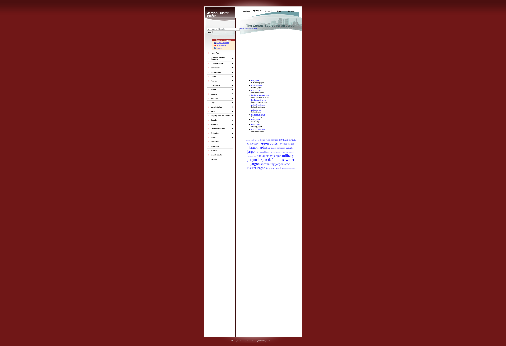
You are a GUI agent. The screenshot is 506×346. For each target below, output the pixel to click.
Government (215, 85)
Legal (213, 103)
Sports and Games (218, 129)
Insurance (214, 98)
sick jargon (292, 152)
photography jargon (269, 155)
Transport (214, 137)
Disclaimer (215, 146)
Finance (214, 81)
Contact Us (268, 11)
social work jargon (252, 140)
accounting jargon (272, 164)
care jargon (255, 80)
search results (216, 155)
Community (215, 68)
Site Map (291, 11)
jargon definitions (271, 160)
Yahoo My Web (221, 45)
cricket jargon (286, 143)
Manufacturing (216, 107)
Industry (214, 94)
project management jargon (279, 152)
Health (213, 90)
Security (214, 120)
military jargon (256, 124)
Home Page (246, 11)
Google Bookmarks (222, 43)
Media (213, 111)
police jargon (256, 110)
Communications (217, 63)
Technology (215, 133)
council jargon (256, 85)
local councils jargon (258, 100)
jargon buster (269, 143)
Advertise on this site (257, 11)
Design (213, 77)
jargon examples (274, 168)
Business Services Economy (218, 58)
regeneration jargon (258, 115)
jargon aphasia (259, 147)
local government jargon (260, 95)
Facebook (219, 48)
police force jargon (258, 105)
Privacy (279, 11)
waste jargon (255, 120)
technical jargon (264, 152)
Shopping (214, 124)
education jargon (257, 90)
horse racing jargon (269, 140)
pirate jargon (252, 156)
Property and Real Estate (220, 116)
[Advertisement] (214, 286)
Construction (216, 72)
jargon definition (278, 148)
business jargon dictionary (289, 168)
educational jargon (258, 129)
